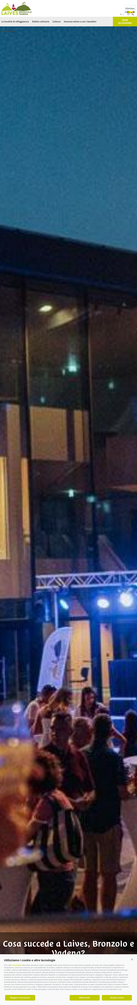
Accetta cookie (117, 998)
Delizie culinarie (40, 21)
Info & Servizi (8, 31)
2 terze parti (16, 965)
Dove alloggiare (125, 21)
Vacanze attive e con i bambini (80, 21)
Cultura (56, 21)
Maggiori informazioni (20, 998)
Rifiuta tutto (84, 998)
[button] (132, 960)
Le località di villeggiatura (15, 21)
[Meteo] (132, 37)
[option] (68, 507)
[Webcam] (132, 45)
